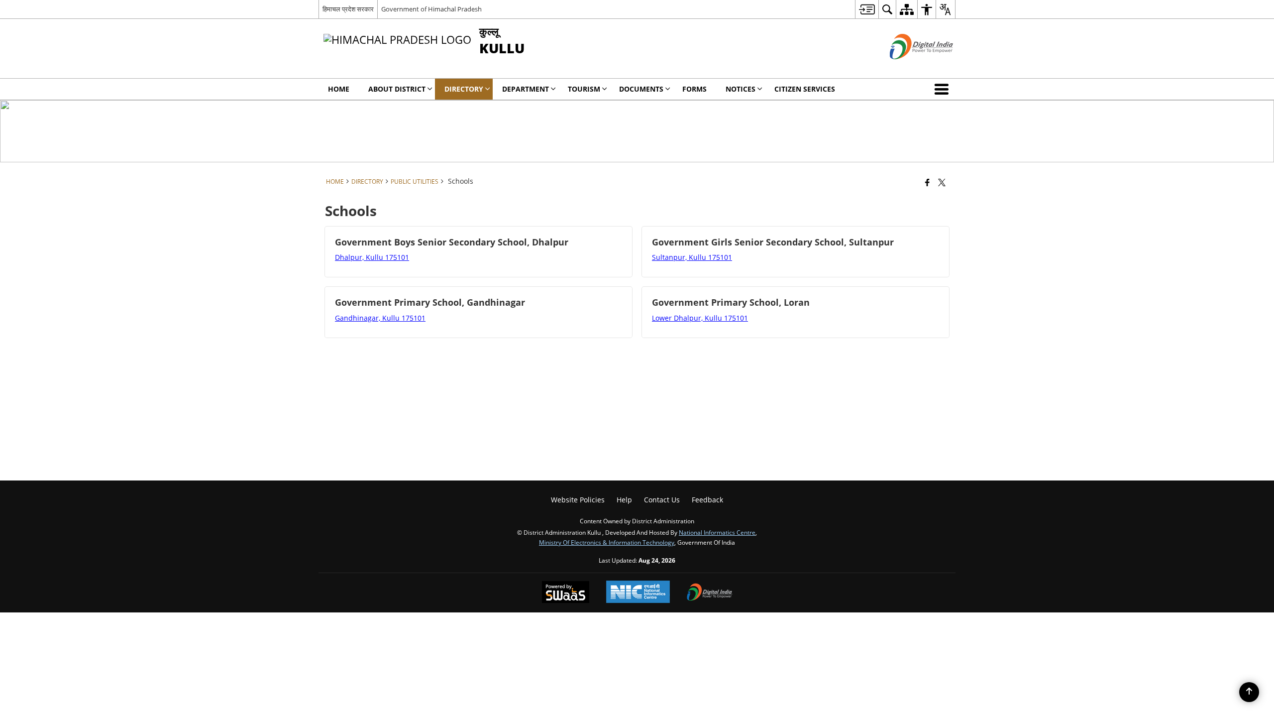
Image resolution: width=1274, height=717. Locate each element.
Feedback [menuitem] (707, 499)
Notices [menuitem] (740, 89)
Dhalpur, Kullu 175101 (372, 257)
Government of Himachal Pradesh (431, 8)
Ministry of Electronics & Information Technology (606, 542)
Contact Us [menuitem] (662, 499)
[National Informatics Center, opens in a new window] (638, 592)
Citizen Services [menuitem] (804, 89)
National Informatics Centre (717, 532)
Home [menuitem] (338, 89)
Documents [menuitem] (641, 89)
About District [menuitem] (396, 89)
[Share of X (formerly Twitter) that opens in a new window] (942, 182)
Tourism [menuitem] (584, 89)
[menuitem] (866, 9)
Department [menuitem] (525, 89)
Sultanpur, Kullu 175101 (692, 257)
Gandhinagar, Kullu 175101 (380, 318)
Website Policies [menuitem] (578, 499)
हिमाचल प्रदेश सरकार (348, 8)
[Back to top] (1249, 692)
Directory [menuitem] (463, 89)
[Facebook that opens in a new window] (927, 182)
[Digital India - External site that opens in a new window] (909, 67)
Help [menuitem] (624, 499)
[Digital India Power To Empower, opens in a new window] (709, 593)
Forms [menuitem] (694, 89)
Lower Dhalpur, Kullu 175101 (700, 318)
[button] (944, 89)
